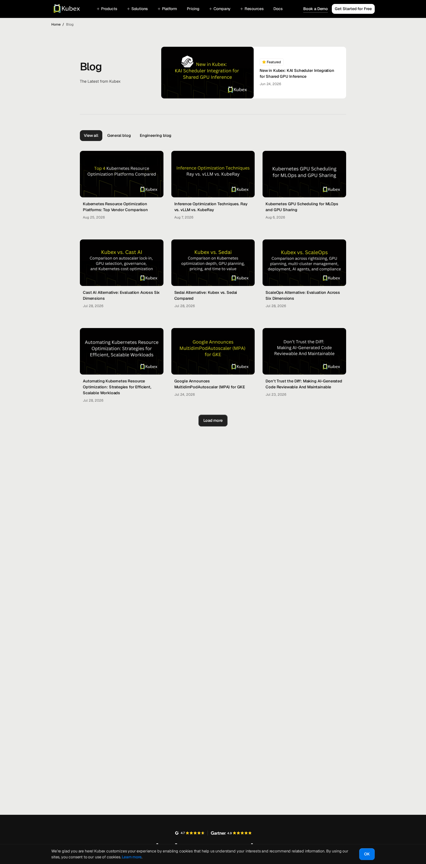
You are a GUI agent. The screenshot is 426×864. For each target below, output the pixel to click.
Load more (213, 420)
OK (367, 854)
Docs (278, 8)
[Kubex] (64, 9)
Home (56, 24)
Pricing (193, 8)
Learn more (131, 857)
